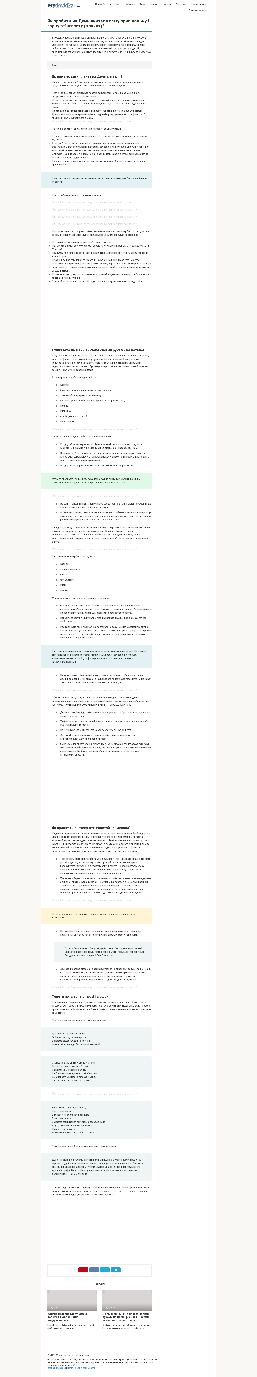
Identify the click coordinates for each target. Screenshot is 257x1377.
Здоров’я (100, 4)
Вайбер (154, 4)
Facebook (130, 4)
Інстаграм (115, 4)
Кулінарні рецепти (198, 10)
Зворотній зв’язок (56, 1368)
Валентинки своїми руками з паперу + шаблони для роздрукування (67, 1317)
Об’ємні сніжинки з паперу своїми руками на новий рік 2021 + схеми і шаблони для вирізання (126, 1317)
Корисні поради (199, 4)
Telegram (166, 4)
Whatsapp (181, 4)
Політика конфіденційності (81, 1368)
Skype (142, 4)
